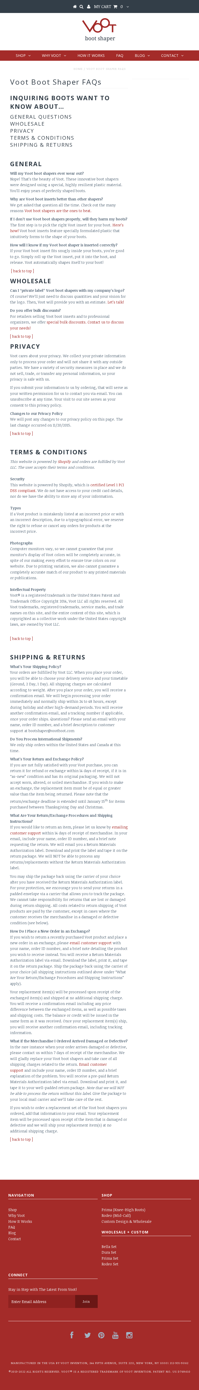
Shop (21, 55)
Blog (140, 55)
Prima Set (110, 1258)
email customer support (91, 942)
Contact (170, 55)
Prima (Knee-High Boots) (123, 1209)
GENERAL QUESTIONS (41, 116)
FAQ (119, 55)
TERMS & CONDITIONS (42, 137)
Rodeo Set (110, 1263)
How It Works (91, 55)
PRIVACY (22, 130)
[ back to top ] (21, 433)
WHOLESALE (27, 123)
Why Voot (51, 55)
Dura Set (109, 1252)
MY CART (108, 6)
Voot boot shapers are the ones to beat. (58, 210)
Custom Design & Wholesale (127, 1221)
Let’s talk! (116, 302)
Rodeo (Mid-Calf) (116, 1215)
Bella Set (109, 1246)
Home (78, 69)
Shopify (64, 461)
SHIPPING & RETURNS (41, 144)
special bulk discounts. (67, 322)
